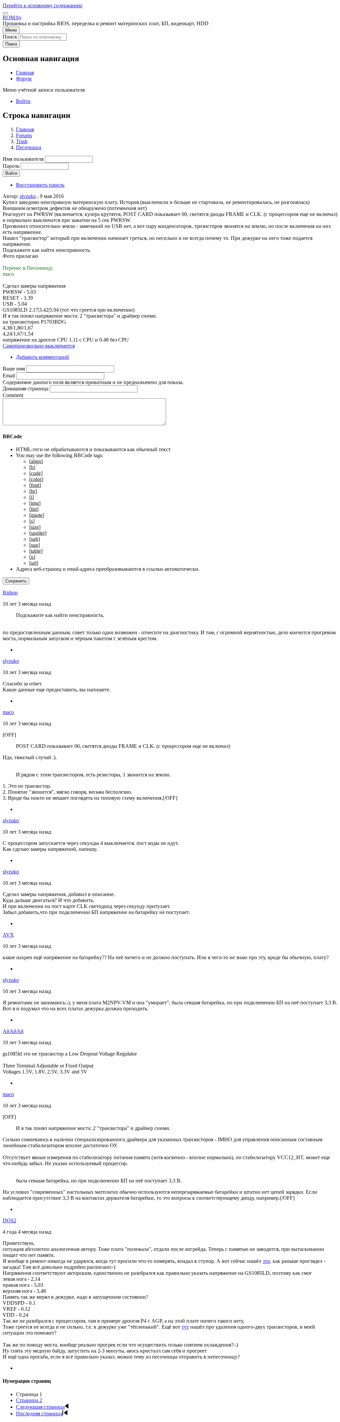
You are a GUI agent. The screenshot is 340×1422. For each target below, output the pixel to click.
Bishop (10, 592)
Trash (22, 141)
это (266, 1261)
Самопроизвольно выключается (39, 346)
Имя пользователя (23, 159)
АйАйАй (13, 1031)
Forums (24, 135)
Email (9, 375)
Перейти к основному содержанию (42, 5)
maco (8, 712)
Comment (13, 395)
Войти (23, 101)
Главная (25, 129)
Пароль (11, 166)
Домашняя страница (25, 388)
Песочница (28, 147)
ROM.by (12, 17)
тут (185, 1327)
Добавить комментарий (42, 357)
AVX (8, 935)
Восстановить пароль (40, 185)
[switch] (5, 13)
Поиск (10, 37)
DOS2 (9, 1220)
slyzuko (28, 196)
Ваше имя (14, 368)
